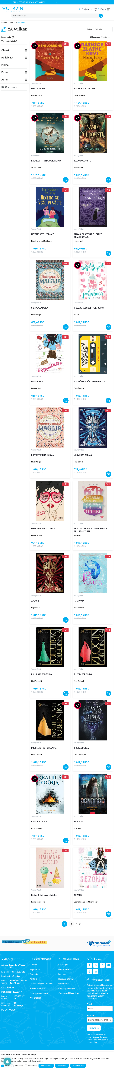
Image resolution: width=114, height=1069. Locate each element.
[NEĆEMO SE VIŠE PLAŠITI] (50, 207)
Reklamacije (63, 984)
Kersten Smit (36, 388)
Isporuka (62, 974)
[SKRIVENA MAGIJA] (50, 280)
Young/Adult (36, 83)
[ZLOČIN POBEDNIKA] (93, 647)
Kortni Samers (36, 535)
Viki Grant (77, 535)
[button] (100, 9)
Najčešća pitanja (65, 979)
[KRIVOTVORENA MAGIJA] (50, 427)
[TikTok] (89, 971)
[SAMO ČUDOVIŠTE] (93, 133)
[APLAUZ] (50, 573)
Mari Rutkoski (36, 681)
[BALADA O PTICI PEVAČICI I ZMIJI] (50, 133)
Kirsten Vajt (78, 241)
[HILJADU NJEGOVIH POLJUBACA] (93, 280)
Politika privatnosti (38, 988)
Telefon (90, 1015)
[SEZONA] (93, 868)
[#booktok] (34, 46)
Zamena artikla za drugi (68, 993)
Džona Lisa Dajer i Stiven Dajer (85, 902)
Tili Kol (76, 315)
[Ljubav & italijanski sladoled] (50, 868)
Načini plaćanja (64, 969)
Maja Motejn (36, 315)
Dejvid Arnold (79, 388)
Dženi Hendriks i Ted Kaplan (41, 241)
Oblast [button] (5, 50)
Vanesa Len (78, 168)
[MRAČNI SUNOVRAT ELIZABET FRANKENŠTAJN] (93, 207)
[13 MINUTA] (93, 573)
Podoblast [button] (7, 57)
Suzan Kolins (36, 168)
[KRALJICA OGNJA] (50, 794)
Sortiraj (89, 29)
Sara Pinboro (79, 608)
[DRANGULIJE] (50, 354)
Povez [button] (4, 72)
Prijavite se (94, 1028)
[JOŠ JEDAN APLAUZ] (93, 427)
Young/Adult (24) (9, 41)
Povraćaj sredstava (66, 988)
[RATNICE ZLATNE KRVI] (93, 61)
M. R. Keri (77, 828)
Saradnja (34, 974)
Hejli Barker (78, 462)
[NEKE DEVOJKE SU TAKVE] (50, 501)
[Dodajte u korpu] (66, 180)
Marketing (32, 1066)
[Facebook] (89, 965)
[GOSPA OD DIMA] (93, 720)
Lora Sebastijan (80, 755)
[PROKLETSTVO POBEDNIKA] (50, 720)
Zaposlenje (35, 969)
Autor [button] (4, 79)
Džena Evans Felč (38, 902)
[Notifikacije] (7, 1062)
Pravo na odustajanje (39, 993)
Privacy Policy (92, 1040)
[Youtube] (108, 965)
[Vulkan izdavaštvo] (12, 9)
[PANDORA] (93, 794)
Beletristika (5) (7, 37)
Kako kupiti (63, 965)
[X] (95, 965)
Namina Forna (36, 95)
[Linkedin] (95, 971)
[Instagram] (102, 965)
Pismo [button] (5, 64)
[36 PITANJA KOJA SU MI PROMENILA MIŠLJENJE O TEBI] (93, 501)
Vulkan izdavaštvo (8, 23)
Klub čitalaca (35, 998)
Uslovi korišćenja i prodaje (41, 984)
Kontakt (33, 979)
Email (89, 1004)
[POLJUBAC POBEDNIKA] (50, 647)
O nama (33, 965)
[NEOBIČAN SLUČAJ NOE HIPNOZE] (93, 354)
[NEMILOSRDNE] (50, 61)
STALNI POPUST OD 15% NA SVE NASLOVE (29, 2)
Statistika (19, 1066)
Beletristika (35, 156)
